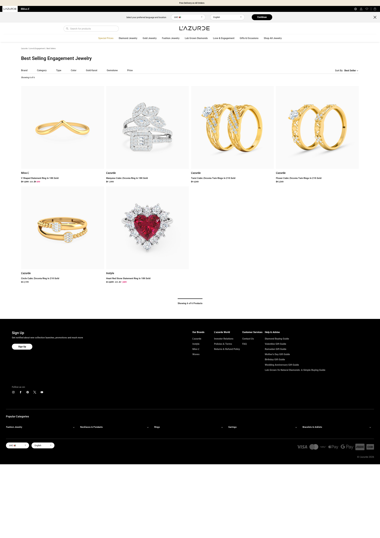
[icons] (13, 392)
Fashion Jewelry (170, 38)
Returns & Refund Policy (227, 349)
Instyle (196, 343)
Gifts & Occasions (249, 38)
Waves (196, 354)
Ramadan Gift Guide (275, 349)
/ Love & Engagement (36, 48)
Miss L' (196, 349)
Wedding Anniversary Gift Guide (282, 364)
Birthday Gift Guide (275, 359)
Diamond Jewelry (128, 38)
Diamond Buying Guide (277, 338)
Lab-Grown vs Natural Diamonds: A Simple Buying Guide (295, 370)
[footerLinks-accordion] (42, 427)
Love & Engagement (223, 38)
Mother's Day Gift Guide (277, 354)
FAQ (244, 343)
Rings (157, 427)
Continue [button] (262, 17)
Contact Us (248, 338)
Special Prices (105, 38)
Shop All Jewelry (273, 38)
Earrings (232, 427)
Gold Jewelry (150, 38)
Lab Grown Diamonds (196, 38)
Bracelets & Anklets (312, 427)
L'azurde (24, 48)
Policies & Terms (223, 343)
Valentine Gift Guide (275, 343)
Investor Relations (223, 338)
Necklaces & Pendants (91, 427)
